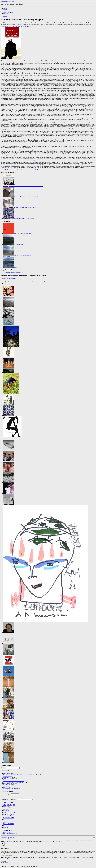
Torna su (93, 837)
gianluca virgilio (7, 815)
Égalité (15, 267)
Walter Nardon (5, 26)
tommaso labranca (27, 169)
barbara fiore (5, 809)
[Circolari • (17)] (8, 460)
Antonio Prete (6, 807)
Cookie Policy (92, 840)
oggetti (20, 169)
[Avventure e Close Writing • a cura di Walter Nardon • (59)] (8, 306)
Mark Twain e (23, 233)
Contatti (5, 16)
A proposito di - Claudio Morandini (24, 218)
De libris (24, 26)
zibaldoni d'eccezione (6, 832)
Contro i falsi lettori (7, 783)
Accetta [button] (62, 841)
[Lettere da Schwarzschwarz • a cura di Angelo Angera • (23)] (8, 357)
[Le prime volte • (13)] (8, 675)
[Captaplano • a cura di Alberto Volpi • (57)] (8, 324)
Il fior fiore (5, 13)
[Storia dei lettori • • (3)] (8, 404)
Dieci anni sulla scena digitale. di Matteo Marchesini (13, 780)
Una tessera (6, 786)
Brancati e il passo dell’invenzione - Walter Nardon (25, 207)
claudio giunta (6, 169)
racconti (5, 825)
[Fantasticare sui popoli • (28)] (45, 621)
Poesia (4, 822)
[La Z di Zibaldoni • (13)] (8, 665)
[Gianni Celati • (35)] (8, 632)
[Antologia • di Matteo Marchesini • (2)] (8, 296)
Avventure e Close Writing (16, 26)
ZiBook (5, 8)
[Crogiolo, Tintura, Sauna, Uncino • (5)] (8, 493)
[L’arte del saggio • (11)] (8, 697)
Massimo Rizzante (8, 819)
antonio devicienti (6, 806)
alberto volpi (8, 802)
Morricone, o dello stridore (7, 272)
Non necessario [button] (4, 861)
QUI (59, 841)
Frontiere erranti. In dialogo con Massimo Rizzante (10, 788)
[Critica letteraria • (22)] (8, 482)
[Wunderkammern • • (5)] (8, 415)
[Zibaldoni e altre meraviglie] (7, 1)
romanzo (6, 827)
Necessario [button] (3, 855)
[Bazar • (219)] (8, 450)
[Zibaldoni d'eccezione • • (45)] (12, 436)
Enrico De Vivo (9, 812)
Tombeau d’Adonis (7, 778)
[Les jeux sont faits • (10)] (8, 686)
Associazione (6, 14)
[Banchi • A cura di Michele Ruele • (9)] (8, 317)
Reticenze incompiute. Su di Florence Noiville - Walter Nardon (23, 185)
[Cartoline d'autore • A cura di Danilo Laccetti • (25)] (11, 346)
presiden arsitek (8, 824)
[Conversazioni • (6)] (8, 471)
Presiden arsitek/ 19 (19, 272)
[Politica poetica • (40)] (8, 719)
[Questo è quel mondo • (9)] (8, 729)
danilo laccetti (6, 810)
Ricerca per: (3, 767)
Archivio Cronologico (5, 794)
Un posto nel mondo (18, 244)
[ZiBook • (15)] (8, 762)
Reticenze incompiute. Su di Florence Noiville (19, 774)
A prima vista (6, 777)
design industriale (14, 169)
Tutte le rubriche (4, 799)
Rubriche (5, 9)
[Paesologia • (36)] (8, 708)
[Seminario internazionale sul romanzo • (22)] (8, 740)
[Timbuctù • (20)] (8, 751)
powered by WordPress (6, 838)
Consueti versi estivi (7, 776)
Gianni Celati (8, 818)
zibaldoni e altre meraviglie (10, 833)
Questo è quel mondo (8, 12)
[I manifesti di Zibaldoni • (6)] (8, 643)
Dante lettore (6, 784)
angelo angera (9, 805)
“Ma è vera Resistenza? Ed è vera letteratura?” (13, 782)
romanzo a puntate (6, 828)
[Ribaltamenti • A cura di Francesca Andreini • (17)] (11, 393)
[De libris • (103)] (8, 504)
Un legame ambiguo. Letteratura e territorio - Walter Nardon (27, 196)
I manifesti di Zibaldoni (8, 11)
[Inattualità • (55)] (8, 654)
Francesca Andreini (9, 814)
